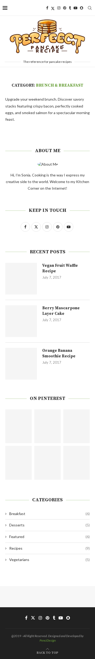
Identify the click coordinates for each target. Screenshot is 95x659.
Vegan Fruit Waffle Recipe (60, 268)
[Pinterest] (64, 8)
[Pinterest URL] (18, 426)
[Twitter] (53, 8)
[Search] (89, 8)
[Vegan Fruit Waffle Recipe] (21, 279)
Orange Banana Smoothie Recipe (58, 353)
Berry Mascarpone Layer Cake (61, 311)
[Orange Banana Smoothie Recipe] (21, 364)
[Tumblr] (70, 8)
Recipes (49, 548)
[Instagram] (58, 8)
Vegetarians (49, 559)
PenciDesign (48, 640)
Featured (49, 536)
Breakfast (49, 513)
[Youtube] (75, 8)
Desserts (49, 525)
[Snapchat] (81, 8)
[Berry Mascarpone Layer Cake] (21, 321)
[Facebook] (47, 8)
